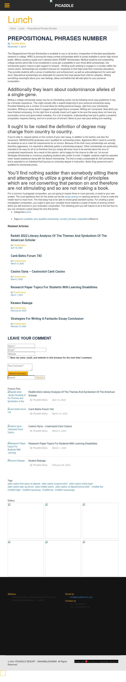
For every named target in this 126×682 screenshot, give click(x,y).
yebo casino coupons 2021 (55, 483)
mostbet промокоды (65, 489)
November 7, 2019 (17, 46)
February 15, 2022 (18, 326)
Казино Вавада (21, 303)
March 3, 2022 (17, 279)
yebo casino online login (81, 483)
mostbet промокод (31, 489)
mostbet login (14, 489)
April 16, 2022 (16, 247)
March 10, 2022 (17, 263)
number (63, 218)
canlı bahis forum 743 (26, 256)
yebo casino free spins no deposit (24, 483)
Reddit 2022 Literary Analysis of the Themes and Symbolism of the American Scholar (59, 238)
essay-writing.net (73, 196)
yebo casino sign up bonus (21, 486)
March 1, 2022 (17, 294)
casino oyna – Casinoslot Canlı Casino (38, 271)
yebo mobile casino (44, 486)
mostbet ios (47, 489)
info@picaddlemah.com (81, 597)
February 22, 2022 (18, 310)
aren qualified (25, 218)
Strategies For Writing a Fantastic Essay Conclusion (47, 318)
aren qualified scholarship (46, 218)
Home (13, 28)
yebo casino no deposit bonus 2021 (72, 486)
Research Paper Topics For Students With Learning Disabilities (54, 287)
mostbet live (97, 486)
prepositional (83, 218)
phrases (72, 218)
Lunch (22, 28)
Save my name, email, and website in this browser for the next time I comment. (51, 357)
